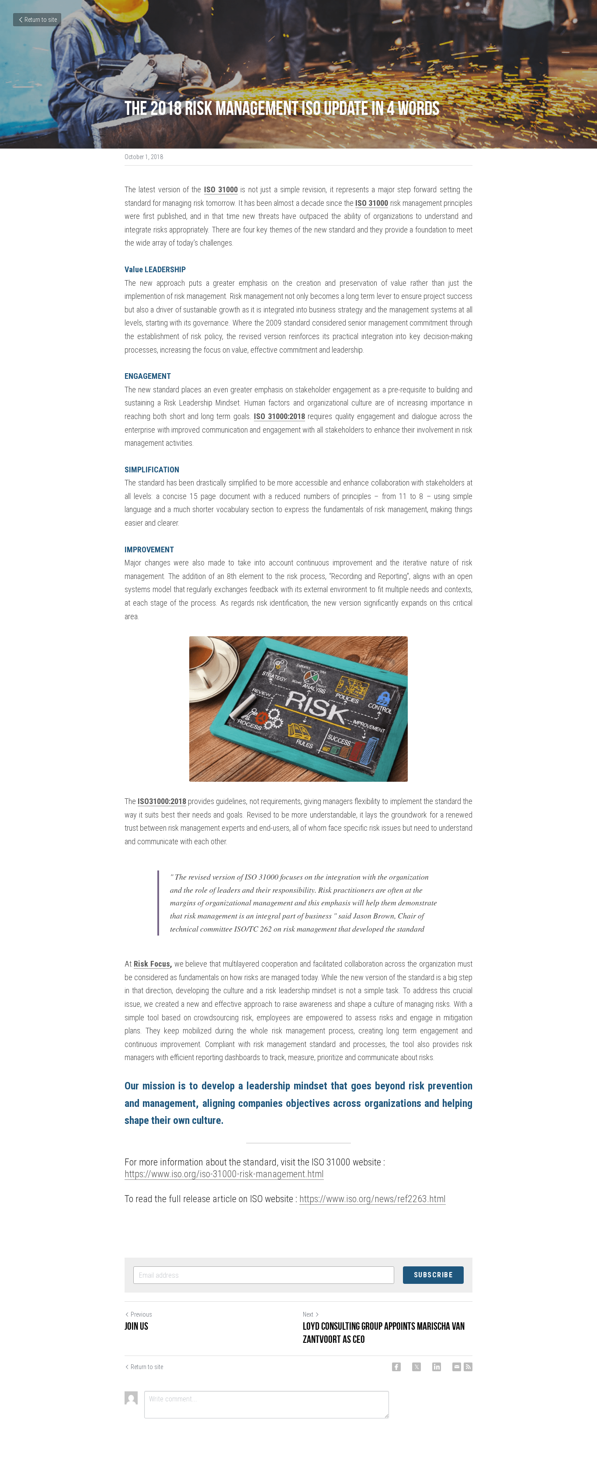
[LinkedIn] (436, 1367)
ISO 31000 (221, 189)
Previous (141, 1314)
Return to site (40, 19)
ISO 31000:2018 (279, 416)
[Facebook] (396, 1367)
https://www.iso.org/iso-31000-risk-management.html (224, 1173)
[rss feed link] (468, 1367)
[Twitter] (416, 1367)
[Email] (456, 1367)
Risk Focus (152, 963)
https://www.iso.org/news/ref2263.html (372, 1198)
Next (308, 1314)
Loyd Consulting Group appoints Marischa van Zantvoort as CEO (384, 1333)
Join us (136, 1326)
